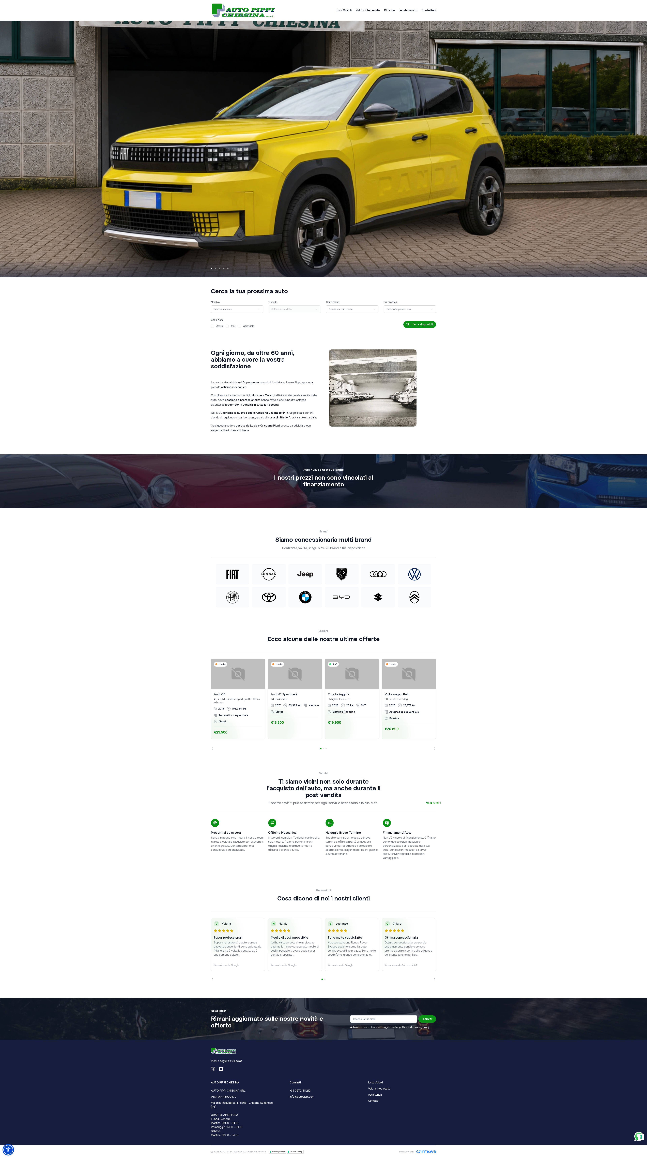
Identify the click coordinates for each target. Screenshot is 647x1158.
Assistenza (375, 1094)
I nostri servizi (408, 10)
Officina (389, 10)
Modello (273, 302)
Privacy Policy (278, 1151)
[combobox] (237, 309)
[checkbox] (212, 326)
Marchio (215, 302)
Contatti (373, 1101)
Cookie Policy (296, 1151)
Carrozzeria (332, 302)
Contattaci (429, 10)
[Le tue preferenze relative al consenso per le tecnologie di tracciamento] (641, 1137)
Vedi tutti (432, 803)
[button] (8, 1150)
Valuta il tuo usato (368, 10)
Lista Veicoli (344, 10)
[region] (323, 704)
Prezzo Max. (390, 302)
